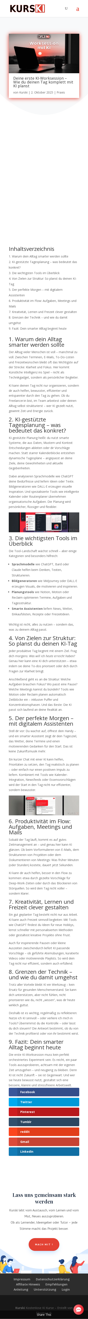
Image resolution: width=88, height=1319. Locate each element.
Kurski (23, 92)
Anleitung (21, 1289)
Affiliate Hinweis (28, 1284)
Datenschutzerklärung (53, 1279)
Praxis (61, 92)
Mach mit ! (44, 1244)
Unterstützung (45, 1289)
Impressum (22, 1279)
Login (66, 1289)
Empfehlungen (56, 1284)
